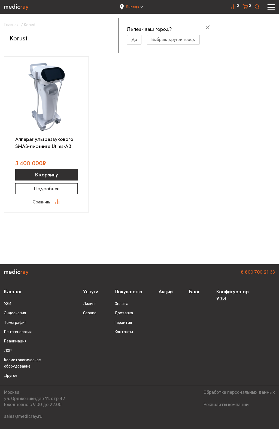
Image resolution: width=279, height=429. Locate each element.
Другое (10, 375)
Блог (194, 291)
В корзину (46, 174)
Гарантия (123, 322)
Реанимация (15, 341)
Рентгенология (18, 332)
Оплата (121, 303)
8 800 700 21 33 (258, 272)
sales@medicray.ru (23, 416)
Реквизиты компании (226, 404)
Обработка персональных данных (239, 392)
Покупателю (128, 291)
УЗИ (7, 303)
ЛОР (8, 350)
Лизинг (89, 303)
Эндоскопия (15, 313)
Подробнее (46, 188)
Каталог (13, 291)
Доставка (124, 313)
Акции (166, 291)
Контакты (124, 332)
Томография (15, 322)
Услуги (90, 291)
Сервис (89, 313)
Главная (11, 25)
